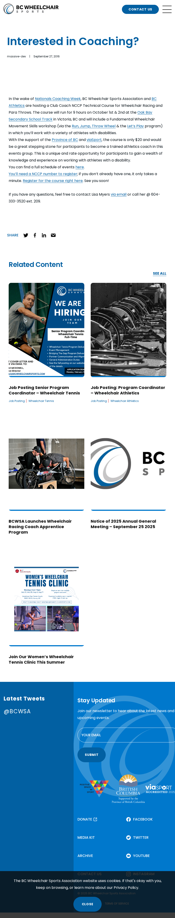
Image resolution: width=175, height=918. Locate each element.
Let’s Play (135, 126)
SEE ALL (159, 273)
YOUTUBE (141, 855)
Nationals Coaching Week (58, 98)
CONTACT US (140, 9)
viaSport (94, 139)
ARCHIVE (85, 855)
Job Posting (17, 401)
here (79, 167)
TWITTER (141, 837)
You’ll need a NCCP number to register (43, 173)
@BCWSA (17, 711)
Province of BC (65, 139)
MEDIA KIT (86, 837)
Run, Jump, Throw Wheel (94, 126)
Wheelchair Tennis (41, 401)
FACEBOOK (143, 819)
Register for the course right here (53, 180)
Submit (91, 754)
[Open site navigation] (167, 9)
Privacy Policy (126, 887)
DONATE (84, 819)
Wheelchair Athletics (125, 401)
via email (118, 194)
